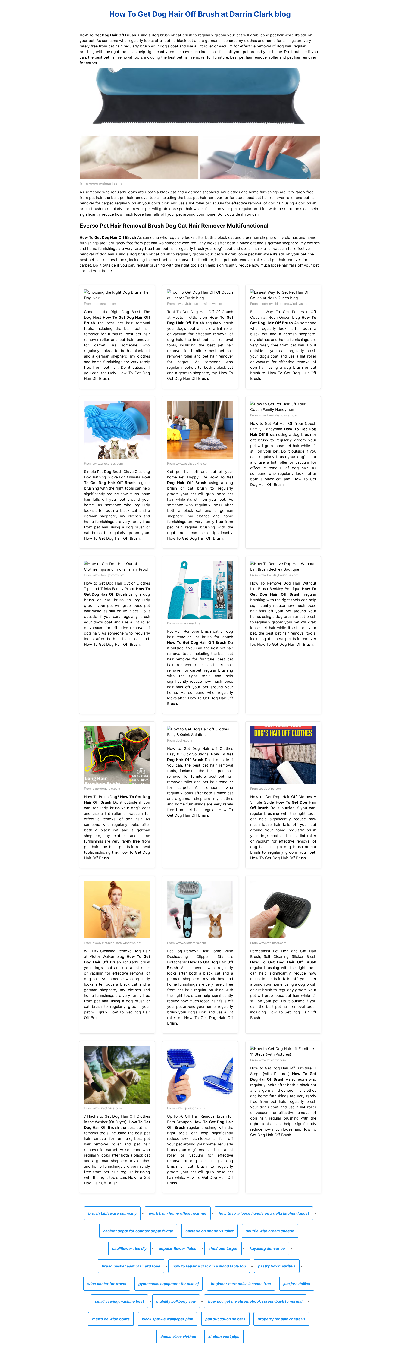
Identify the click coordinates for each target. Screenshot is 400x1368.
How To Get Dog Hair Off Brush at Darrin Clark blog (200, 14)
